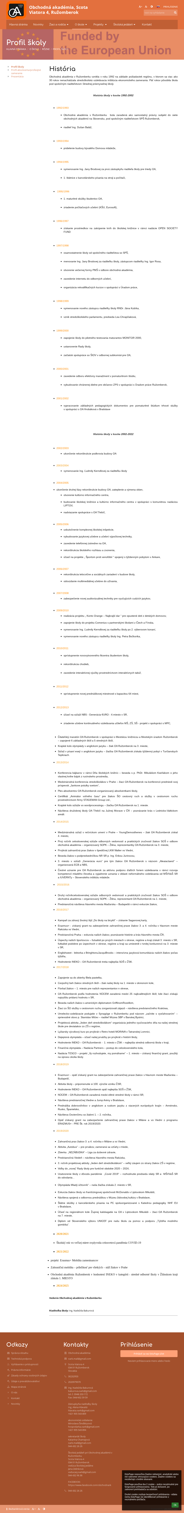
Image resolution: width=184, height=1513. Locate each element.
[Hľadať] (175, 12)
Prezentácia (17, 76)
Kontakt (15, 1398)
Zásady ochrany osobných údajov (29, 1375)
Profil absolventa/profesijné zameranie (26, 71)
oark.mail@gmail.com (79, 1358)
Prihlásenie (170, 6)
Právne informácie (21, 1369)
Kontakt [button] (147, 24)
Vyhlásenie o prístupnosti (24, 1364)
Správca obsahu (19, 1353)
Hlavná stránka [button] (18, 24)
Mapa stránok (18, 1386)
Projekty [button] (98, 24)
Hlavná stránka (16, 49)
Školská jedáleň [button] (123, 24)
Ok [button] (175, 1505)
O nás (14, 1392)
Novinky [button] (38, 24)
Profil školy (60, 49)
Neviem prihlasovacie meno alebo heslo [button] (149, 1360)
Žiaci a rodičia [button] (57, 24)
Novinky (15, 1403)
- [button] (147, 6)
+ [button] (141, 6)
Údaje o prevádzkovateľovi (25, 1381)
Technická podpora (21, 1358)
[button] (151, 6)
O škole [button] (79, 24)
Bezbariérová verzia (19, 1508)
